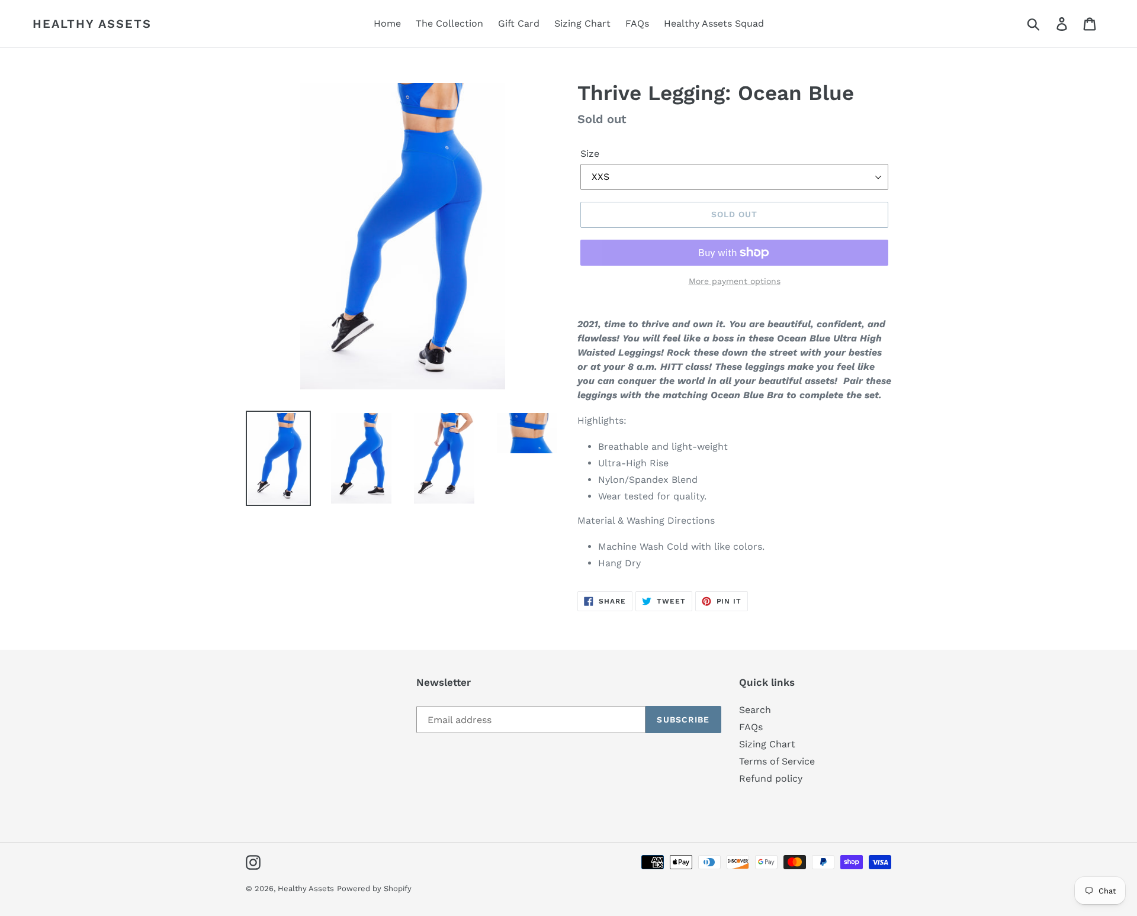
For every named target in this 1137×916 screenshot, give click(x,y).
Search (755, 709)
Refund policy (770, 778)
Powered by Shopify (374, 888)
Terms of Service (777, 761)
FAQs (751, 727)
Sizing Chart (767, 744)
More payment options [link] (735, 281)
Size (589, 153)
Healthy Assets (92, 24)
